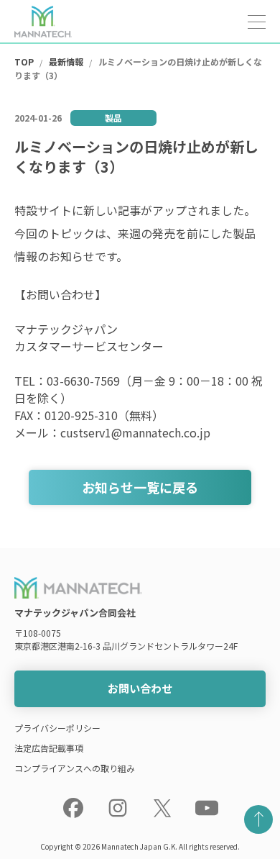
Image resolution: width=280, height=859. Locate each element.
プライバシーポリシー (57, 728)
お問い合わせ (140, 688)
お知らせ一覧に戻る (140, 487)
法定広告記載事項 (48, 748)
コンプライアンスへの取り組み (74, 768)
